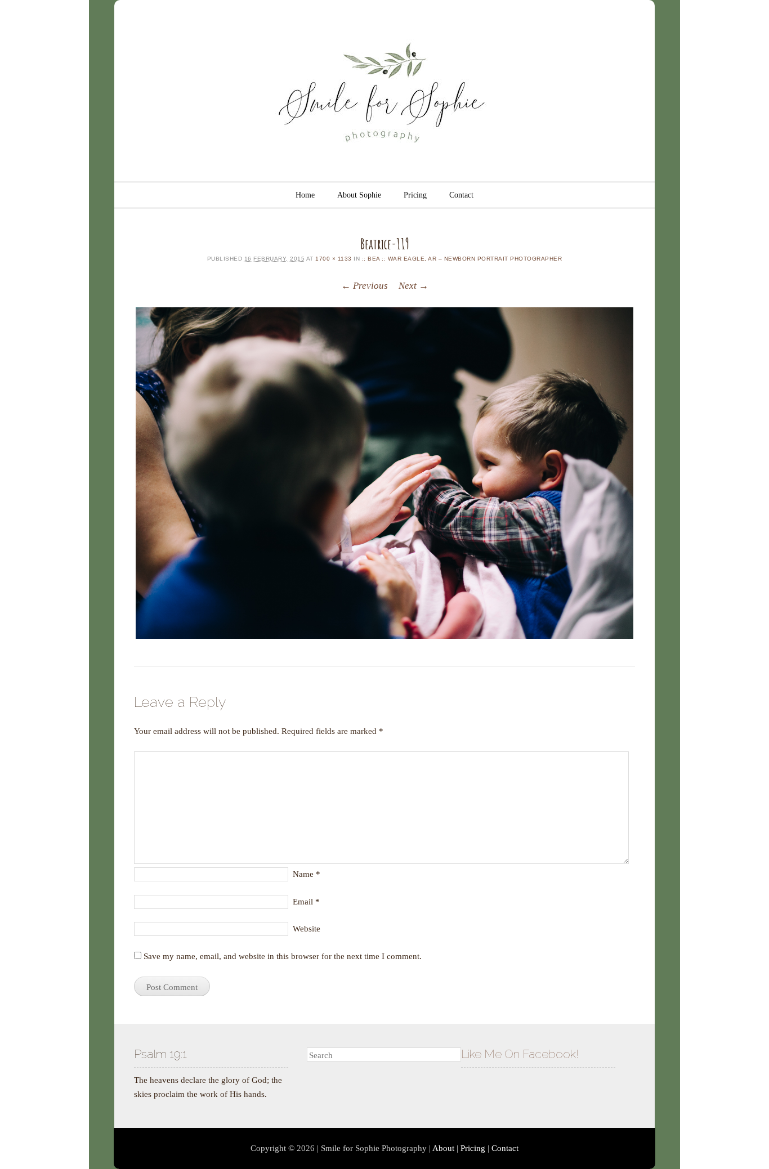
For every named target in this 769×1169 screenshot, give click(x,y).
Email (306, 901)
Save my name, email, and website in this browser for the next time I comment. (283, 956)
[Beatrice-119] (384, 473)
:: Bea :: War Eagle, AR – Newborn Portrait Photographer (462, 259)
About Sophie (359, 195)
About (443, 1148)
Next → (413, 285)
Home (305, 195)
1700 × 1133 (333, 259)
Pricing (415, 195)
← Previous (364, 285)
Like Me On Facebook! (520, 1054)
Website (306, 928)
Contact (461, 195)
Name (306, 874)
